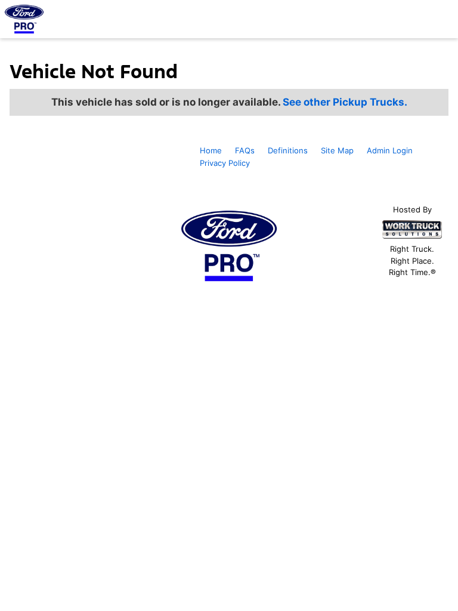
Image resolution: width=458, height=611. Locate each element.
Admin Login (390, 150)
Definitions (288, 150)
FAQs (245, 150)
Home (211, 150)
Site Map (337, 150)
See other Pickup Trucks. (345, 102)
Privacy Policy (225, 163)
